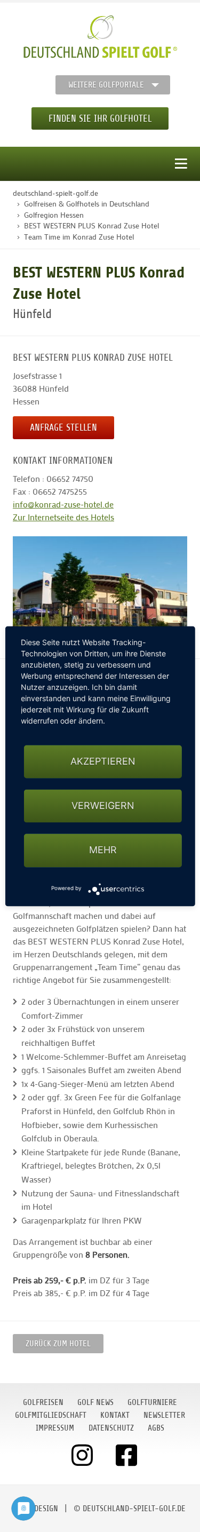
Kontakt (115, 1415)
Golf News (95, 1402)
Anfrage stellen (63, 427)
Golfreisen (43, 1402)
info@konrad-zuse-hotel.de (63, 504)
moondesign (36, 1508)
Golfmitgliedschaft (50, 1415)
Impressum (55, 1428)
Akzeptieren (102, 761)
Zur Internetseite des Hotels (63, 516)
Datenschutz (111, 1428)
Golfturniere (152, 1402)
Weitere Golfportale (106, 85)
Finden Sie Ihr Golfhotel (100, 118)
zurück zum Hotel (58, 1343)
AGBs (156, 1428)
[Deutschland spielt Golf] (100, 36)
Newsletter (164, 1415)
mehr (103, 850)
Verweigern (102, 806)
